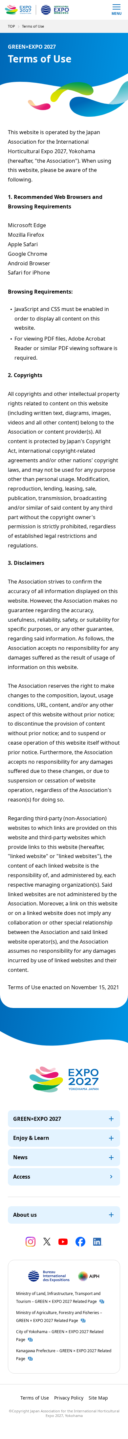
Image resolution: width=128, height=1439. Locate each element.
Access (21, 1176)
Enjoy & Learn (31, 1137)
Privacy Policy (68, 1398)
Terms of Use (34, 1398)
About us (25, 1214)
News (20, 1157)
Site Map (98, 1398)
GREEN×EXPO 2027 (37, 1118)
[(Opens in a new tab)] (30, 1242)
